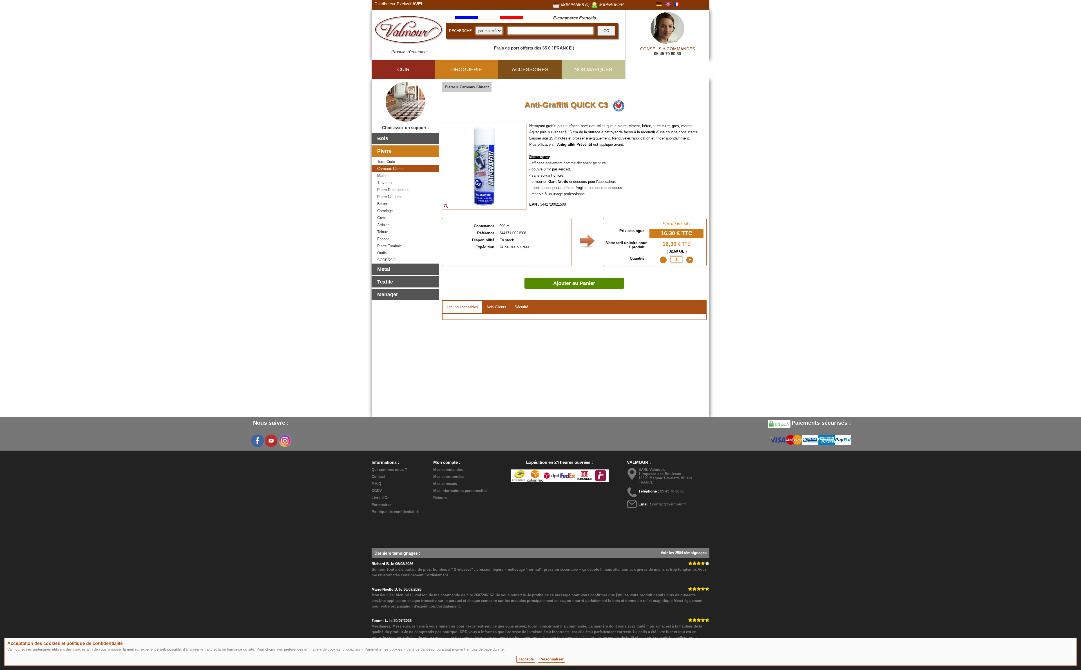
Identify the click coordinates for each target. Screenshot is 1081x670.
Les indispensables (462, 307)
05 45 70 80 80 (667, 53)
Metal (383, 269)
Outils (382, 253)
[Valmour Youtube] (271, 441)
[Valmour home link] (409, 30)
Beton (382, 204)
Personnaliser (551, 659)
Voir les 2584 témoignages (684, 553)
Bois (382, 138)
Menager (387, 294)
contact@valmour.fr (669, 504)
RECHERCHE (460, 31)
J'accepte (526, 659)
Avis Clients (496, 307)
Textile (385, 282)
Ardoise (383, 225)
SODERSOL (387, 260)
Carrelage (385, 211)
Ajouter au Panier (574, 283)
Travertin (384, 183)
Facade (383, 239)
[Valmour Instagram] (284, 441)
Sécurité (521, 307)
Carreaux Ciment (391, 169)
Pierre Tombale (389, 246)
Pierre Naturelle (389, 197)
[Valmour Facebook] (257, 441)
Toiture (382, 232)
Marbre (382, 176)
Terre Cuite (386, 161)
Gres (381, 218)
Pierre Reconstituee (393, 190)
